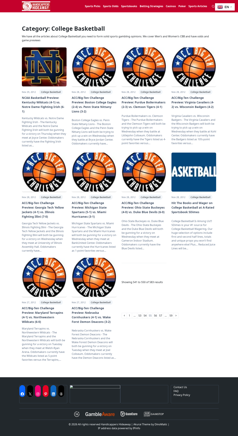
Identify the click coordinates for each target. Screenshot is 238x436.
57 (160, 315)
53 (139, 315)
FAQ (176, 391)
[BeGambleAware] (100, 414)
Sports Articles (197, 6)
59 (171, 315)
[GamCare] (129, 414)
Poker (182, 6)
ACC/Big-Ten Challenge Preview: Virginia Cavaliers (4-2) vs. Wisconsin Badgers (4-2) (192, 102)
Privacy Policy (182, 395)
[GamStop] (154, 414)
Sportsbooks (129, 6)
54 (145, 315)
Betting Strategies (151, 6)
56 (155, 315)
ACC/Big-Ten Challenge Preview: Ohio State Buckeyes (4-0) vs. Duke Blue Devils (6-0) (143, 207)
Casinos (171, 6)
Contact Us (180, 387)
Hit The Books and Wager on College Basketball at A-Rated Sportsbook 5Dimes (192, 207)
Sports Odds (111, 6)
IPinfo (136, 428)
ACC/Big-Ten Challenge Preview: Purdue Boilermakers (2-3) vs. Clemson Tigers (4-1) (143, 102)
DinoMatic (161, 424)
